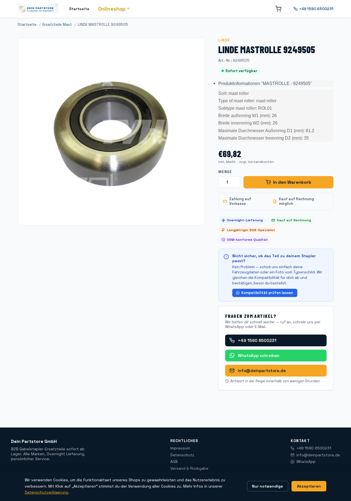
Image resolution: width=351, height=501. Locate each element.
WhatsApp (306, 461)
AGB (174, 461)
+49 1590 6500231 (316, 9)
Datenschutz (182, 454)
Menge (225, 171)
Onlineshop (114, 9)
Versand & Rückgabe (189, 468)
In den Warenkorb (292, 182)
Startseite (79, 8)
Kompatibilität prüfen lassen (267, 292)
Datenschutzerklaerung (46, 492)
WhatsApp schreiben (258, 355)
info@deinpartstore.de (262, 370)
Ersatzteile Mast (57, 24)
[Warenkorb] (278, 8)
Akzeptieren (309, 486)
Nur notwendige (267, 486)
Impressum (180, 448)
